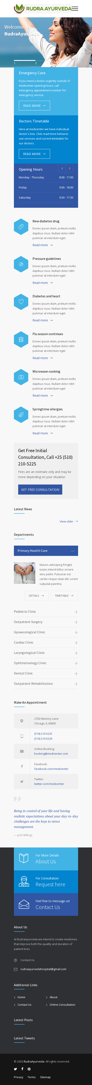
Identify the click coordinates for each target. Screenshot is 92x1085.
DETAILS (34, 595)
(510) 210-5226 (43, 738)
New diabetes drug (46, 221)
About (53, 997)
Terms (32, 1077)
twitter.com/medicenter (49, 784)
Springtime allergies (48, 409)
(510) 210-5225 (43, 734)
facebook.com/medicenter (51, 769)
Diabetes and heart (46, 296)
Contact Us (48, 906)
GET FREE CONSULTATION (40, 490)
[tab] (46, 551)
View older (66, 521)
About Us (46, 861)
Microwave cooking (46, 371)
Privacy (18, 1077)
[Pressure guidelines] (21, 264)
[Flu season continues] (21, 339)
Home (21, 997)
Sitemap (45, 1077)
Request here (50, 884)
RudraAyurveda (21, 33)
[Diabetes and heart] (21, 302)
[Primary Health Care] (24, 573)
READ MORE (32, 106)
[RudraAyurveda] (43, 9)
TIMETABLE (62, 595)
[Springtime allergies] (21, 415)
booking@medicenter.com (51, 753)
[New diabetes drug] (21, 227)
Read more (40, 245)
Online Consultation (62, 1005)
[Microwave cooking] (21, 377)
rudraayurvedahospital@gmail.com (43, 969)
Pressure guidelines (47, 258)
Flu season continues (48, 334)
